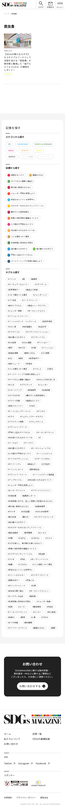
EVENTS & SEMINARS (43, 144)
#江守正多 (46, 464)
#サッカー (37, 612)
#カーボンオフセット (45, 432)
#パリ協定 (12, 300)
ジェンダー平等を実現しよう (21, 193)
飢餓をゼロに (37, 175)
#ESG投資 (12, 342)
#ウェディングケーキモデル (31, 416)
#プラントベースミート (17, 474)
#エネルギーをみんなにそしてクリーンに (25, 527)
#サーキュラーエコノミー (18, 284)
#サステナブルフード (39, 575)
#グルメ (49, 538)
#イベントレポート (16, 469)
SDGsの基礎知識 (41, 738)
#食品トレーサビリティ (37, 305)
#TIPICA (44, 617)
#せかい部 (12, 326)
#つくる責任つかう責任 (17, 369)
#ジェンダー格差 (43, 601)
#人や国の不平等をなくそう (19, 453)
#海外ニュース (14, 363)
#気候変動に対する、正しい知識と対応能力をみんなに (30, 501)
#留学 (10, 347)
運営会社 (44, 797)
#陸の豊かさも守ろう (16, 337)
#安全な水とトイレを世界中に (20, 569)
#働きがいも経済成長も (35, 395)
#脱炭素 (32, 596)
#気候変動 (46, 390)
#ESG (10, 358)
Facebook (41, 763)
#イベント (12, 279)
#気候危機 (12, 495)
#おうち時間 (13, 622)
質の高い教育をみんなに (19, 187)
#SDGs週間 (26, 342)
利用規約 (8, 797)
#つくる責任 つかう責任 (42, 564)
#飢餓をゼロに (39, 628)
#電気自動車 (13, 532)
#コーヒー (22, 606)
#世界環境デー (14, 289)
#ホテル (11, 416)
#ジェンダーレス (40, 295)
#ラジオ (11, 559)
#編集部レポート (29, 495)
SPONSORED (45, 156)
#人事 (33, 617)
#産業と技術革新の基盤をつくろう (22, 548)
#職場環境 (36, 606)
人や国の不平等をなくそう (20, 224)
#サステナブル (14, 332)
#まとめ (11, 384)
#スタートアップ (15, 390)
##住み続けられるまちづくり (40, 480)
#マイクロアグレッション (18, 458)
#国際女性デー (14, 580)
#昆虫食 (41, 554)
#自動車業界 (40, 506)
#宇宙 (22, 559)
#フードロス (13, 443)
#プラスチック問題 (16, 421)
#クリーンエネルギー (16, 575)
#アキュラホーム (36, 421)
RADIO (11, 150)
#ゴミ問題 (45, 353)
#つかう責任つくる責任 (17, 295)
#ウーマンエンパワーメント (19, 411)
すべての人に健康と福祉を (20, 181)
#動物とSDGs (29, 353)
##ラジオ (11, 511)
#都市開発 (28, 532)
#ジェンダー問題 (15, 311)
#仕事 (33, 585)
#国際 (53, 628)
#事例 (20, 358)
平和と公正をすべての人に (20, 255)
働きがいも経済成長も (19, 212)
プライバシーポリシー (26, 797)
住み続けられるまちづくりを (21, 230)
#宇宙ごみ (30, 580)
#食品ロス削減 (32, 289)
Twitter (8, 763)
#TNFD (32, 406)
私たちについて (12, 738)
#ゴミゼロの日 (14, 395)
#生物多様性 (47, 321)
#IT (39, 437)
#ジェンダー (43, 384)
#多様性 (29, 363)
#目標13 (11, 617)
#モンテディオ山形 (15, 596)
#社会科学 (42, 326)
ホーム (7, 733)
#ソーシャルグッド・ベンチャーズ (22, 321)
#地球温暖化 (27, 326)
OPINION (25, 150)
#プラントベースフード (17, 427)
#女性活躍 (25, 511)
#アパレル (37, 369)
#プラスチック (26, 384)
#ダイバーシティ (15, 464)
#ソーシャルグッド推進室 (43, 474)
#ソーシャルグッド (44, 453)
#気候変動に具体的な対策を (19, 601)
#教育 (22, 617)
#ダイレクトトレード (16, 585)
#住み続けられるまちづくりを (20, 437)
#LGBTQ (22, 538)
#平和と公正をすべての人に (19, 432)
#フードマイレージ (30, 300)
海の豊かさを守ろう (18, 249)
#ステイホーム (41, 284)
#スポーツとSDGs (42, 458)
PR (9, 144)
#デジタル (41, 411)
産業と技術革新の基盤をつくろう (23, 218)
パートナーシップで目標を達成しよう (25, 261)
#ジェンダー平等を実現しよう (20, 485)
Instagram (23, 763)
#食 (23, 279)
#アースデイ (29, 443)
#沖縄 (10, 538)
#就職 (10, 564)
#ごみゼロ (22, 564)
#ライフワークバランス (17, 628)
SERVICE (11, 156)
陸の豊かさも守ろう (43, 249)
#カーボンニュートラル (40, 448)
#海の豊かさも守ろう (16, 448)
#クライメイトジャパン (40, 490)
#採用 (10, 606)
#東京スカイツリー (16, 406)
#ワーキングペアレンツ (17, 612)
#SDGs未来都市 (41, 511)
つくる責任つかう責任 (18, 236)
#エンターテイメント (16, 490)
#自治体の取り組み (16, 591)
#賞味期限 (28, 622)
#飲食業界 (32, 390)
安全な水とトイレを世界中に (21, 199)
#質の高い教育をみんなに (18, 506)
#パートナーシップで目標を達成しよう (24, 374)
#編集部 (34, 279)
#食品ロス (31, 464)
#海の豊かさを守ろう (16, 522)
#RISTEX (21, 347)
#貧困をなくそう (33, 400)
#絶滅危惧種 (13, 353)
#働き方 (25, 517)
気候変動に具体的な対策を (20, 242)
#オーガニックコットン (39, 591)
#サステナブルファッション (37, 332)
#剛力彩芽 (12, 517)
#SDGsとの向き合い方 (45, 379)
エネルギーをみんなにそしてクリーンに (26, 205)
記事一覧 (37, 733)
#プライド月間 (14, 400)
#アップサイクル (15, 480)
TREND (39, 150)
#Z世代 (50, 369)
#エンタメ (42, 532)
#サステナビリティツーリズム (20, 554)
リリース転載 (27, 156)
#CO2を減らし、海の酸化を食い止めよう (25, 543)
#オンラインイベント (39, 559)
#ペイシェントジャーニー (18, 316)
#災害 (33, 347)
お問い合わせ (11, 743)
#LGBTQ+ (35, 538)
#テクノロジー (43, 342)
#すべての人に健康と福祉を (19, 379)
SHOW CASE (23, 144)
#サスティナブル (38, 337)
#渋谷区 (50, 606)
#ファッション (48, 347)
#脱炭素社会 (34, 469)
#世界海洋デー (35, 358)
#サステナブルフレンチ (44, 517)
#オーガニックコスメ (36, 311)
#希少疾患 (51, 612)
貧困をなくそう (16, 175)
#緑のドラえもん (15, 305)
